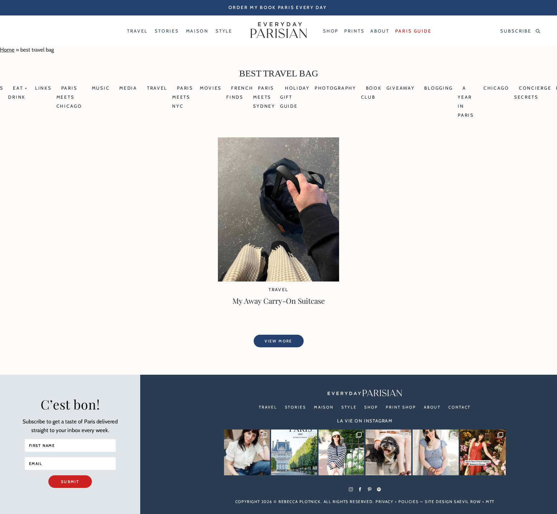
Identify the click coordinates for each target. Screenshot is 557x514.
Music (101, 88)
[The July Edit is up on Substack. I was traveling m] (435, 452)
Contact (459, 407)
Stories (295, 407)
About (432, 407)
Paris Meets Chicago (69, 97)
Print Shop (401, 407)
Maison (324, 407)
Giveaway (400, 88)
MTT (490, 501)
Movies (210, 88)
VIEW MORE (278, 341)
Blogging (438, 88)
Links (43, 88)
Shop (371, 407)
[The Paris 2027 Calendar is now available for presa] (294, 452)
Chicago (496, 88)
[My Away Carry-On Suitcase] (278, 279)
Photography (335, 88)
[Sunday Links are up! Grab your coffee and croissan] (247, 452)
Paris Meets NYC (182, 97)
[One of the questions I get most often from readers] (483, 452)
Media (128, 88)
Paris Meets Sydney (264, 97)
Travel (157, 88)
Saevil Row (467, 501)
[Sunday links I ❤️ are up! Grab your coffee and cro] (341, 452)
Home (7, 49)
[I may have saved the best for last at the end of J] (388, 452)
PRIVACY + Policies (397, 501)
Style (349, 407)
